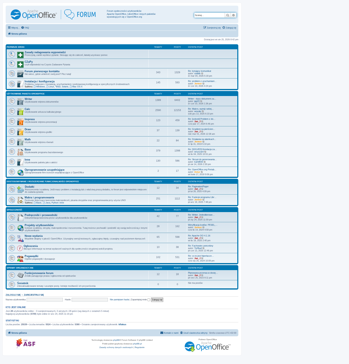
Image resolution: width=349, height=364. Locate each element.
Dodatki (29, 186)
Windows (40, 86)
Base (28, 149)
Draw (28, 129)
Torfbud (198, 248)
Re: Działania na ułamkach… (202, 139)
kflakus (122, 324)
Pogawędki (31, 256)
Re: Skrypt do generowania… (202, 159)
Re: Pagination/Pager (198, 186)
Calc (27, 109)
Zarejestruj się (34, 295)
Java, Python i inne (54, 202)
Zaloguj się (13, 295)
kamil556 (198, 162)
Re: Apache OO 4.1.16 (199, 235)
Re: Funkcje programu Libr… (202, 197)
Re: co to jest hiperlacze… (201, 256)
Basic (39, 202)
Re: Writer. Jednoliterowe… (201, 215)
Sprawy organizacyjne (20, 268)
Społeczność (14, 210)
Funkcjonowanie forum (39, 273)
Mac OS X (77, 86)
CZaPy (29, 61)
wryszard (199, 151)
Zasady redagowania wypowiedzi (45, 52)
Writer (28, 99)
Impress (30, 119)
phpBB (116, 340)
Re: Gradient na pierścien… (201, 129)
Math (28, 139)
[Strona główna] (57, 14)
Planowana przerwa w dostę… (203, 273)
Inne (27, 159)
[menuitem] (25, 27)
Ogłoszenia (31, 246)
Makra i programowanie (39, 197)
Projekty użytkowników (39, 225)
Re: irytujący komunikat (199, 71)
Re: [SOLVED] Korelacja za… (202, 149)
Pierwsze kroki (15, 47)
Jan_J (197, 121)
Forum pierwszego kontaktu (42, 71)
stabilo (197, 73)
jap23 (197, 101)
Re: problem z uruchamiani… (202, 81)
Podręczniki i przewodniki (41, 215)
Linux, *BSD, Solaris (58, 86)
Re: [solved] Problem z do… (201, 119)
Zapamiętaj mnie (139, 299)
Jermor (198, 83)
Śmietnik (22, 283)
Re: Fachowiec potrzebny (200, 245)
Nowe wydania (34, 235)
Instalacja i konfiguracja (40, 81)
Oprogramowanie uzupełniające (44, 169)
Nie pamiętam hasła (119, 299)
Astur (197, 172)
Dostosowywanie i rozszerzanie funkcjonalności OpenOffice (43, 181)
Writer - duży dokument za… (202, 98)
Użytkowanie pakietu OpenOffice (26, 94)
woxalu (197, 111)
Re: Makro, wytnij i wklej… (201, 109)
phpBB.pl (137, 344)
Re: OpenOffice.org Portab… (202, 169)
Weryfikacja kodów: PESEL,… (203, 225)
